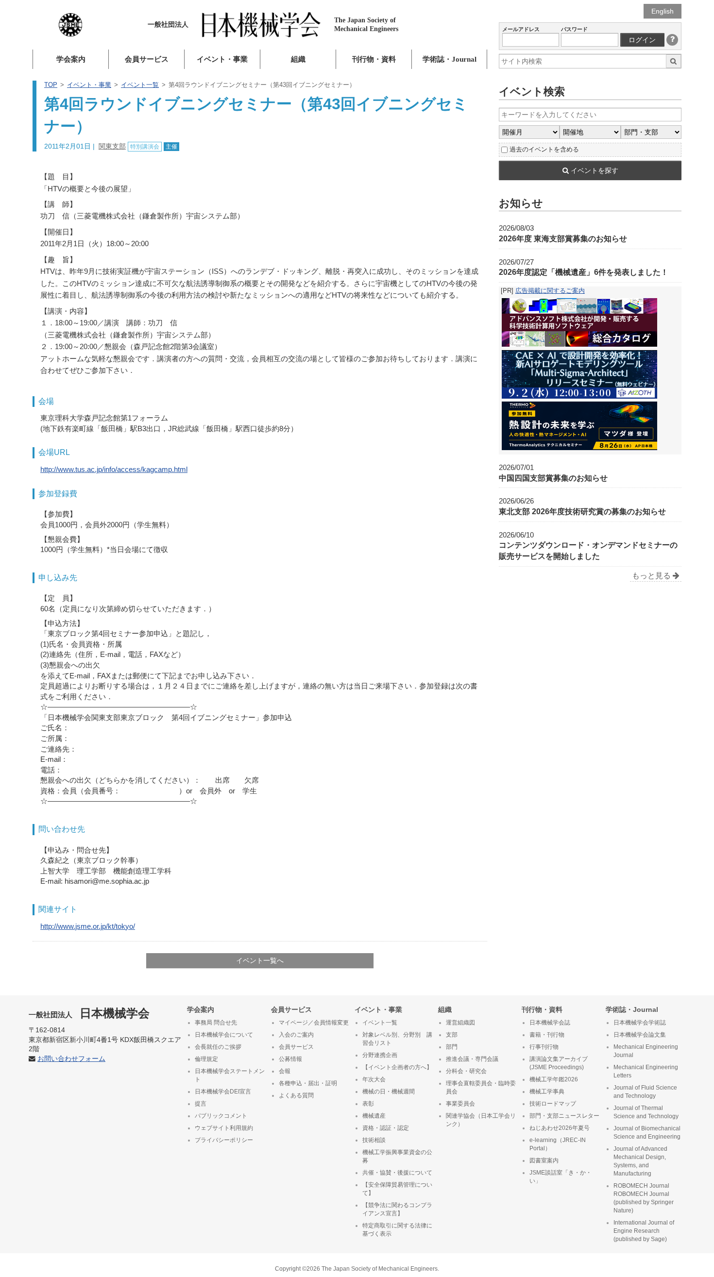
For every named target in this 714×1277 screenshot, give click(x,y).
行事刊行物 (544, 1046)
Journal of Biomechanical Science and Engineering (646, 1132)
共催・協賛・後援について (397, 1172)
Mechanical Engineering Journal (645, 1051)
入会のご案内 (296, 1034)
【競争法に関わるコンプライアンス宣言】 (397, 1209)
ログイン (642, 40)
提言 (200, 1103)
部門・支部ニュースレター (564, 1115)
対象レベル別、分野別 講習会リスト (397, 1038)
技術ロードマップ (552, 1103)
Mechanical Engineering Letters (645, 1071)
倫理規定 (206, 1059)
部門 (452, 1046)
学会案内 (70, 59)
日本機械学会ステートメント (230, 1075)
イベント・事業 (222, 59)
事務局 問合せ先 (216, 1022)
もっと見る (652, 575)
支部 (452, 1034)
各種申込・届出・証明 (308, 1083)
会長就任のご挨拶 (218, 1046)
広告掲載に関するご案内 (550, 290)
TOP (50, 84)
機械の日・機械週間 (388, 1091)
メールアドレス (521, 29)
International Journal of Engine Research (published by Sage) (643, 1231)
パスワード (574, 29)
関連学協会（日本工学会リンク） (481, 1119)
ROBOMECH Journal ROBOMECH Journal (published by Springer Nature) (643, 1198)
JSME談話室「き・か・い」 (560, 1176)
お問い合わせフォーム (71, 1058)
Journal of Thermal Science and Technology (646, 1112)
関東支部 (112, 146)
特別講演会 (144, 146)
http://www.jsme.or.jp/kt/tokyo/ (87, 926)
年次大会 (374, 1079)
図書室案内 (544, 1160)
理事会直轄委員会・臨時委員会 (481, 1087)
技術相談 (374, 1140)
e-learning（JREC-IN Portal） (557, 1144)
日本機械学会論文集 (639, 1034)
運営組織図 (460, 1022)
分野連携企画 (379, 1055)
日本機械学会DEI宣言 (223, 1091)
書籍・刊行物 (546, 1034)
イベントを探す (593, 170)
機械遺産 (374, 1115)
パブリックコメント (221, 1115)
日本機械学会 (89, 1013)
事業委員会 (460, 1103)
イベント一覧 (140, 84)
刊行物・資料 (374, 59)
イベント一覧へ (260, 960)
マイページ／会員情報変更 (314, 1022)
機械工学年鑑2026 (553, 1079)
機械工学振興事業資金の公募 (397, 1156)
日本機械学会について (224, 1034)
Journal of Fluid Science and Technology (645, 1091)
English (662, 11)
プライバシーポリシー (224, 1140)
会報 (284, 1071)
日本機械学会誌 (549, 1022)
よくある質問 (296, 1095)
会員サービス (147, 59)
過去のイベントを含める (544, 149)
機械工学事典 (546, 1091)
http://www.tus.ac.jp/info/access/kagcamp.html (113, 469)
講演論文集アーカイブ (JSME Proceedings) (558, 1063)
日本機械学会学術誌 (639, 1022)
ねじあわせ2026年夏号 (559, 1128)
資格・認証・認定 (385, 1128)
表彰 (368, 1103)
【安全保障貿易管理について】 (397, 1188)
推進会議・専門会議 (472, 1059)
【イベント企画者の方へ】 (397, 1067)
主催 (171, 146)
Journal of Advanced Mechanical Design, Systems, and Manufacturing (640, 1161)
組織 (298, 59)
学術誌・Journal (449, 59)
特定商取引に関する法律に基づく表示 (397, 1229)
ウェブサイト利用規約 (224, 1128)
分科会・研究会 (466, 1071)
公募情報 (290, 1059)
